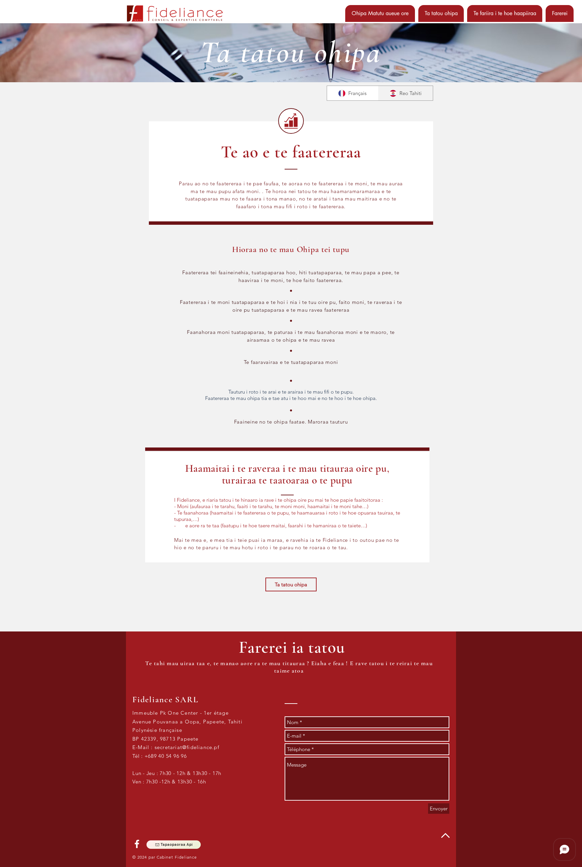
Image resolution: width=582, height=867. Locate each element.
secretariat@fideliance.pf (187, 747)
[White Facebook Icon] (136, 843)
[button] (380, 13)
